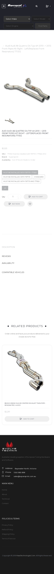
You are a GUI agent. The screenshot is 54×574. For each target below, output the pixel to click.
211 (5, 188)
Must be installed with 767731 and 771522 (21, 181)
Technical (6, 499)
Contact (5, 503)
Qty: (3, 197)
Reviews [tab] (6, 256)
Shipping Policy (8, 534)
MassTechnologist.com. (26, 556)
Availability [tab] (8, 263)
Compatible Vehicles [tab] (13, 272)
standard (39, 177)
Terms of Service (8, 539)
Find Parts (42, 26)
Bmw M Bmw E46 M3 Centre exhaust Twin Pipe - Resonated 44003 (25, 404)
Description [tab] (8, 247)
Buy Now (16, 204)
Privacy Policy (7, 525)
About (4, 494)
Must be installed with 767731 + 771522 (20, 172)
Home (5, 43)
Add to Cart (37, 197)
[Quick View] (5, 358)
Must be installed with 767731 (16, 177)
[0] (47, 6)
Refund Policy (7, 530)
